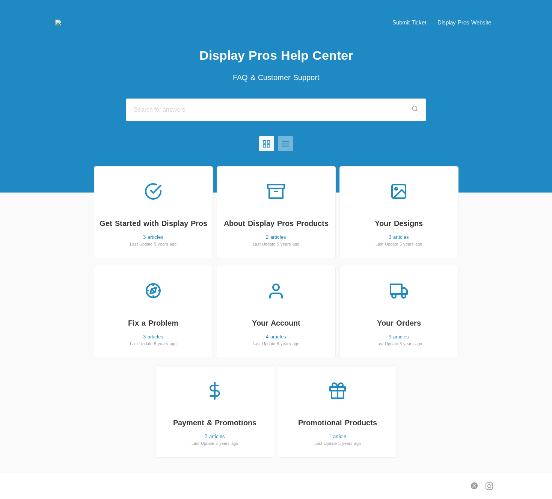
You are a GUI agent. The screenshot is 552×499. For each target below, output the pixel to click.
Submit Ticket (409, 22)
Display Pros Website (464, 22)
